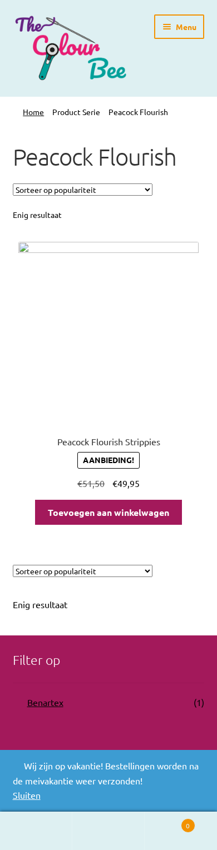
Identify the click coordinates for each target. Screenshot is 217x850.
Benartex (45, 702)
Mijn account (36, 831)
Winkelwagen (167, 821)
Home (33, 112)
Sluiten (27, 795)
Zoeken (108, 831)
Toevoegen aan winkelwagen (108, 512)
